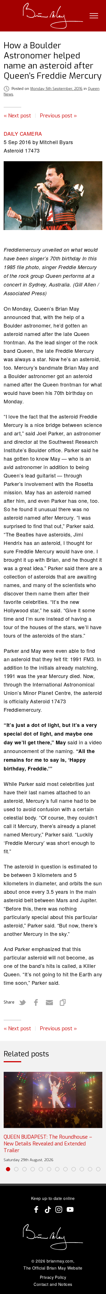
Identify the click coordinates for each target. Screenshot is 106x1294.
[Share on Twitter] (22, 1002)
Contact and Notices (53, 1284)
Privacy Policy (53, 1277)
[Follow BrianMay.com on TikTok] (47, 1209)
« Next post (17, 115)
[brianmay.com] (53, 15)
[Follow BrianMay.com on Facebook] (36, 1209)
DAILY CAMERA (23, 133)
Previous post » (58, 115)
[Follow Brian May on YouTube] (70, 1209)
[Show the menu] (93, 15)
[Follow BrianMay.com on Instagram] (58, 1209)
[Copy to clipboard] (63, 1002)
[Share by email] (49, 1002)
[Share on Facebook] (36, 1002)
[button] (8, 1169)
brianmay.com (60, 1261)
